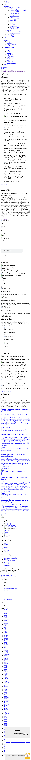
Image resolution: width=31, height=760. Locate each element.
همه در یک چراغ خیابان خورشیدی (18, 10)
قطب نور (9, 14)
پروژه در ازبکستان (11, 63)
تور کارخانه (9, 43)
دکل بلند (12, 23)
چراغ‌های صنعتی (11, 36)
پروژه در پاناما (10, 55)
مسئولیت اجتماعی (11, 44)
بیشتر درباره (4, 219)
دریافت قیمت (4, 67)
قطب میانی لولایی (14, 27)
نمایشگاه (9, 48)
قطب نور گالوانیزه (14, 16)
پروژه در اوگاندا (10, 61)
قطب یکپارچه (13, 20)
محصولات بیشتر (5, 184)
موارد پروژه (6, 50)
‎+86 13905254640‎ (11, 525)
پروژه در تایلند (10, 60)
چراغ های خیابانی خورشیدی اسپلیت (18, 8)
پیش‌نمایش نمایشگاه (9, 47)
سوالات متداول (10, 38)
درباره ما (6, 40)
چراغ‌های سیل (10, 34)
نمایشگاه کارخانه (11, 45)
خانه (5, 4)
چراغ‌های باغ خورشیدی (15, 31)
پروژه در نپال (10, 54)
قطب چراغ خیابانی (14, 18)
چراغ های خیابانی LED (12, 28)
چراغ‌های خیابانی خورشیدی (13, 7)
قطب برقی (12, 24)
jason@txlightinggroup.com (14, 524)
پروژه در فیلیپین (11, 57)
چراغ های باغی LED (15, 33)
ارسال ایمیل (4, 609)
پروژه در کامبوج (11, 51)
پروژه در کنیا (10, 53)
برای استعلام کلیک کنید (6, 575)
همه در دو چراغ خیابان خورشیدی (18, 11)
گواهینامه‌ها (9, 41)
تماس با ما (6, 64)
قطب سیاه (12, 17)
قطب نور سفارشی (14, 21)
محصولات (6, 6)
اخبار (5, 37)
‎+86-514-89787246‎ (11, 526)
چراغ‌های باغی (10, 30)
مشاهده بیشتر (4, 391)
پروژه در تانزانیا (10, 58)
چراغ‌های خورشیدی (14, 13)
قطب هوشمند (13, 26)
